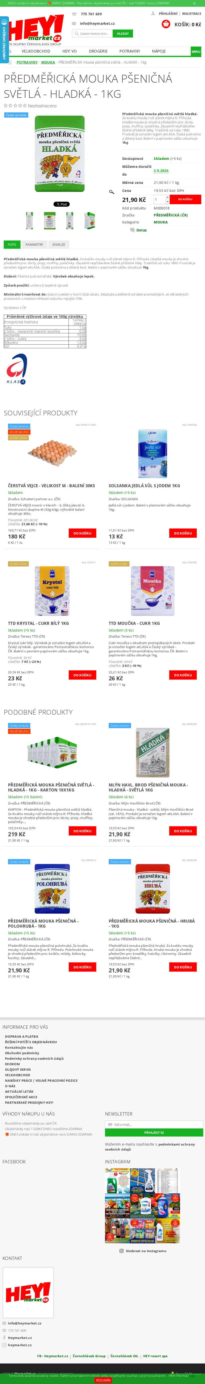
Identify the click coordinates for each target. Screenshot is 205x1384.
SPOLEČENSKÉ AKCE (21, 1097)
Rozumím (103, 1380)
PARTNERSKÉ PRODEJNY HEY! (29, 1102)
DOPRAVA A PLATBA (21, 1036)
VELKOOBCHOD (36, 51)
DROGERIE (98, 51)
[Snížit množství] (167, 201)
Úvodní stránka (10, 51)
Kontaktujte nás (19, 1047)
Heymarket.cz (20, 1337)
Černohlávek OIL (124, 1356)
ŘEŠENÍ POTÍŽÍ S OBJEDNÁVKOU (31, 1042)
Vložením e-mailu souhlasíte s (150, 1147)
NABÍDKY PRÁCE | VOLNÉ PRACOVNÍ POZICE (41, 1080)
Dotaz (141, 230)
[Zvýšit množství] (167, 197)
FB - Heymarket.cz (52, 1356)
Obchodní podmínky (22, 1053)
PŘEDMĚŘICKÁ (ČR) (171, 215)
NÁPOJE (159, 51)
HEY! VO (69, 51)
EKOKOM (12, 1064)
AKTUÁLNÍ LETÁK (19, 1091)
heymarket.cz (20, 1345)
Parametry (35, 244)
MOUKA (161, 222)
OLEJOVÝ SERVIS (18, 1069)
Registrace (191, 14)
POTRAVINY (130, 51)
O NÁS (10, 1086)
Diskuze (58, 244)
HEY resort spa (155, 1356)
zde (192, 1375)
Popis (12, 244)
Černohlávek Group (89, 1356)
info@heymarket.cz (24, 1323)
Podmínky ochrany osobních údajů (34, 1058)
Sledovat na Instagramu (146, 1251)
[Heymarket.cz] (34, 30)
